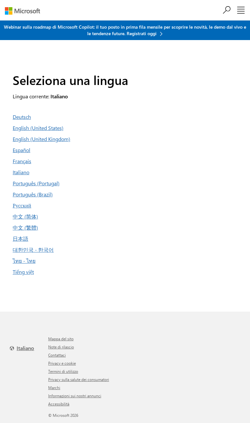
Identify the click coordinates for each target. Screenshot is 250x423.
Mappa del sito (61, 338)
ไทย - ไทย (24, 260)
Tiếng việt (23, 271)
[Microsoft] (25, 11)
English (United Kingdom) (41, 138)
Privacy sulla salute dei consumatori (78, 379)
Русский (22, 205)
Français (22, 161)
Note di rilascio (61, 346)
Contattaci (57, 355)
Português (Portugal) (36, 183)
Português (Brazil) (33, 194)
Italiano (21, 172)
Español (21, 150)
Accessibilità (58, 403)
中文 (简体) (25, 216)
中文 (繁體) (25, 227)
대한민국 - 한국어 (33, 249)
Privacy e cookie (62, 363)
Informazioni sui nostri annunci (74, 395)
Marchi (54, 387)
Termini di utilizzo (63, 371)
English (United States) (38, 127)
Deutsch (22, 116)
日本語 (20, 238)
